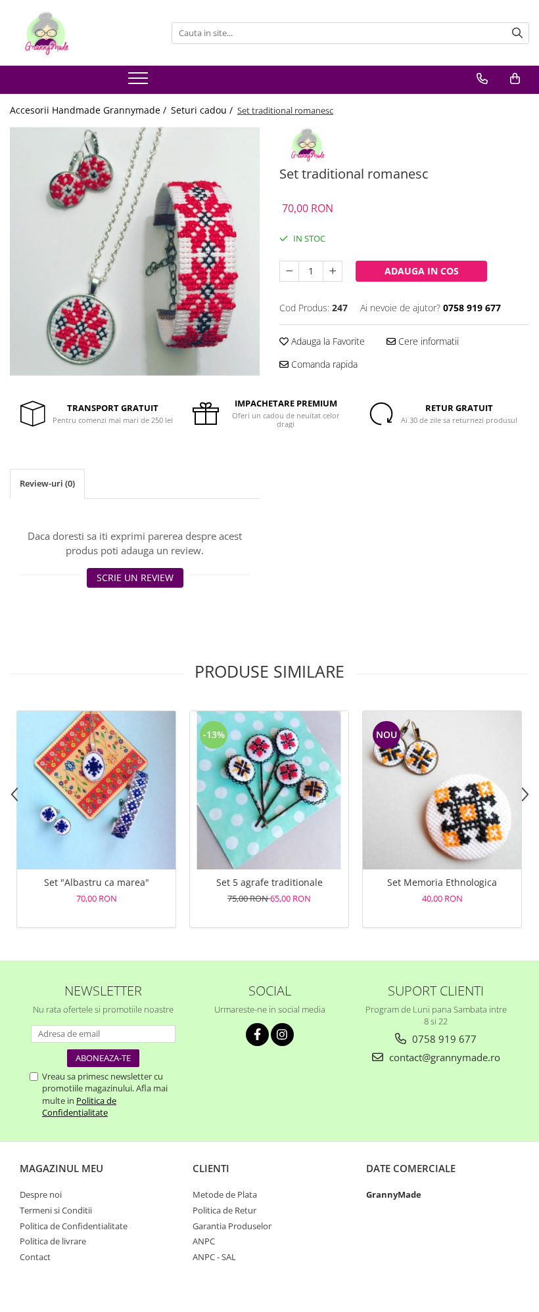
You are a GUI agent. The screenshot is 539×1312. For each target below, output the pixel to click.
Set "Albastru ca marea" (96, 882)
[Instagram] (282, 1034)
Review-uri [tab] (47, 483)
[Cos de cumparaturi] (515, 79)
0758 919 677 (443, 1038)
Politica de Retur (224, 1210)
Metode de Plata (225, 1194)
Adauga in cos (422, 271)
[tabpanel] (135, 251)
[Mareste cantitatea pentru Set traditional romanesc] (332, 271)
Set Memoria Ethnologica (442, 882)
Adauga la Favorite (327, 341)
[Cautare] (517, 33)
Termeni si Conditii (56, 1210)
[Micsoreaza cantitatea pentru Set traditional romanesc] (289, 271)
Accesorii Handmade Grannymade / (89, 110)
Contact (35, 1257)
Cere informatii (427, 341)
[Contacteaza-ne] (482, 79)
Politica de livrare (53, 1241)
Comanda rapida (323, 364)
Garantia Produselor (232, 1226)
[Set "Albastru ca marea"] (96, 790)
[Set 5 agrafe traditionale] (269, 790)
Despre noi (41, 1194)
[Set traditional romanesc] (135, 251)
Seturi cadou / (203, 110)
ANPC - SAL (214, 1257)
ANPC (204, 1241)
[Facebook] (257, 1034)
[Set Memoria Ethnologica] (442, 790)
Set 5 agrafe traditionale (269, 882)
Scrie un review (135, 577)
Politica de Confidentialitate (79, 1106)
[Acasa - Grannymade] (75, 33)
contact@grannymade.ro (443, 1057)
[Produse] (139, 82)
